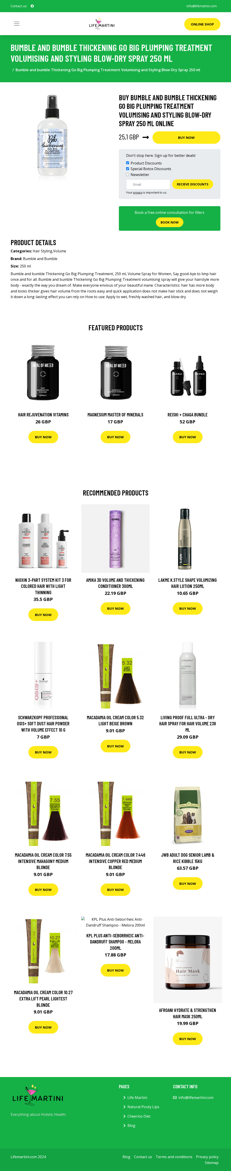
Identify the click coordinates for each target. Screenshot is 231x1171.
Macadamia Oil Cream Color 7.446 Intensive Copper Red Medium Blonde (115, 861)
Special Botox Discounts (151, 168)
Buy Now (186, 137)
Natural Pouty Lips (143, 1106)
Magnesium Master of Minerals (115, 414)
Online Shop (202, 24)
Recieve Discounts (192, 184)
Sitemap (212, 1162)
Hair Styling (42, 251)
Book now (170, 222)
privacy (137, 192)
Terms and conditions (174, 1156)
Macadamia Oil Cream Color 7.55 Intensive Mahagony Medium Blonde (43, 861)
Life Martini (137, 1097)
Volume (59, 251)
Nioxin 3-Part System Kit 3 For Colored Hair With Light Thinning (43, 586)
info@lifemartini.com (202, 6)
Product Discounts (146, 163)
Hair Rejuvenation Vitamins (43, 414)
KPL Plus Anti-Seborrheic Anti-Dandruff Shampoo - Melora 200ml (115, 942)
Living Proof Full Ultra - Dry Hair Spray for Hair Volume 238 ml (187, 723)
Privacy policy (207, 1156)
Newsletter (140, 174)
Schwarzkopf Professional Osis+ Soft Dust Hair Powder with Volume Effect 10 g (43, 723)
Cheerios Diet (138, 1116)
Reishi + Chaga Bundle (188, 414)
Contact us (143, 1156)
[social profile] (32, 6)
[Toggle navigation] (17, 23)
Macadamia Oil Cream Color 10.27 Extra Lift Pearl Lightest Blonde (43, 998)
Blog (131, 1125)
